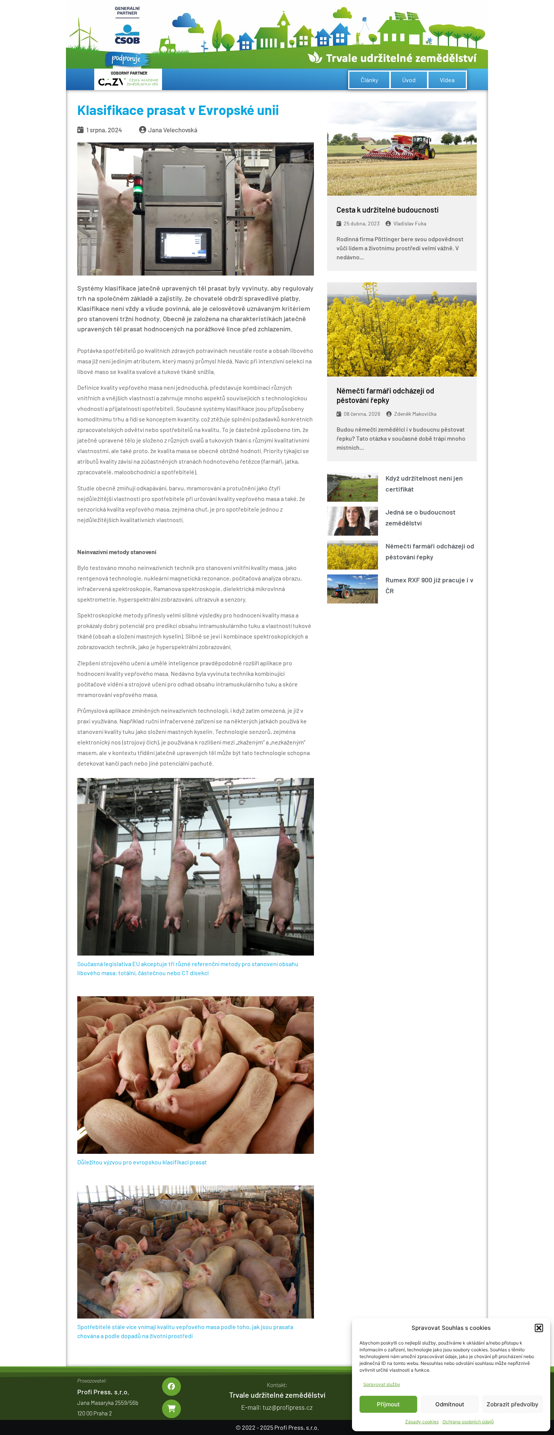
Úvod (409, 79)
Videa (447, 79)
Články (369, 79)
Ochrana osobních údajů (468, 1421)
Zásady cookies (422, 1421)
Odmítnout (449, 1404)
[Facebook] (171, 1386)
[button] (539, 1328)
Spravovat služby (381, 1384)
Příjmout (388, 1404)
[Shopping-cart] (171, 1409)
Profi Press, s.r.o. (103, 1392)
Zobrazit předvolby (513, 1404)
